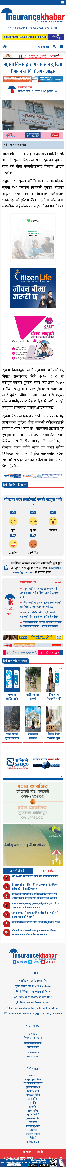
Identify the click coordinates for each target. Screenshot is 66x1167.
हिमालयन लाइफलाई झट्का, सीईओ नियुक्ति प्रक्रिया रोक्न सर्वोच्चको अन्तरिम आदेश (36, 905)
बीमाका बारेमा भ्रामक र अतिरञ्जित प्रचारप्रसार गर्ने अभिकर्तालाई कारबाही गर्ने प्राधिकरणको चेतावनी (34, 896)
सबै (59, 583)
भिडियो (33, 1138)
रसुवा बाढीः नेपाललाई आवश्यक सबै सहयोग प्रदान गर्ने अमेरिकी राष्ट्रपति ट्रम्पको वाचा (39, 593)
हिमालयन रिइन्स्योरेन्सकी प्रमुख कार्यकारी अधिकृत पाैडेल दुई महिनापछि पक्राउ (35, 887)
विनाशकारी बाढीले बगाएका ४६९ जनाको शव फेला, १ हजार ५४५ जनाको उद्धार (40, 605)
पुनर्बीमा (33, 1103)
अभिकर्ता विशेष (33, 1095)
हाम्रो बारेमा (26, 1151)
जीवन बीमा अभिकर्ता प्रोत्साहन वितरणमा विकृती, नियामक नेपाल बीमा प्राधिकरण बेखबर (34, 933)
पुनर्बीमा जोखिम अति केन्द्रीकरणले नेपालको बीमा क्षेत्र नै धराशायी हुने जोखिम (39, 614)
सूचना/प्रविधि (33, 1114)
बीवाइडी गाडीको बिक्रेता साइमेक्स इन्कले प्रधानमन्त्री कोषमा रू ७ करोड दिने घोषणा (40, 624)
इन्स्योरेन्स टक (33, 1142)
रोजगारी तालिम (33, 1134)
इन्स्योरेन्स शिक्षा (33, 1118)
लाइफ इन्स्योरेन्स (33, 1079)
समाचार (33, 1075)
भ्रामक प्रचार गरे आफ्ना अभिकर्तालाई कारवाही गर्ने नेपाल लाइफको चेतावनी (35, 915)
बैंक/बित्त (33, 1122)
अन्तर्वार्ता (33, 1107)
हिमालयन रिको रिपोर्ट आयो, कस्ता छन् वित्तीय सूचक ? (37, 922)
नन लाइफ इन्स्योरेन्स (33, 1083)
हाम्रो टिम (40, 1151)
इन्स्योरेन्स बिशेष (33, 1087)
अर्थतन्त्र (33, 1130)
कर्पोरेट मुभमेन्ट (33, 1126)
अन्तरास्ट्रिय (33, 1099)
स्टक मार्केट (33, 1111)
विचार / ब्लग (33, 1091)
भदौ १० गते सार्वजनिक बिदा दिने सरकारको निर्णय (35, 876)
